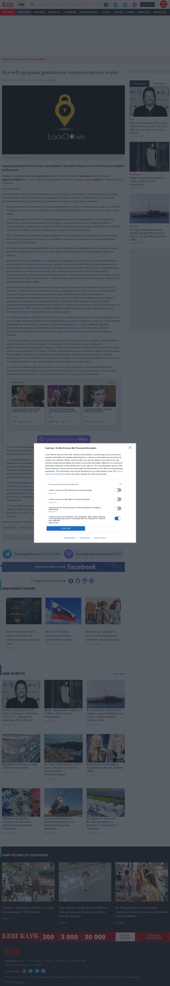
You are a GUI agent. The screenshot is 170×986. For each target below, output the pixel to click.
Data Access (85, 538)
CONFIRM (66, 528)
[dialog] (85, 493)
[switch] (117, 490)
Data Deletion (70, 538)
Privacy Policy (100, 538)
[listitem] (85, 484)
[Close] (130, 448)
